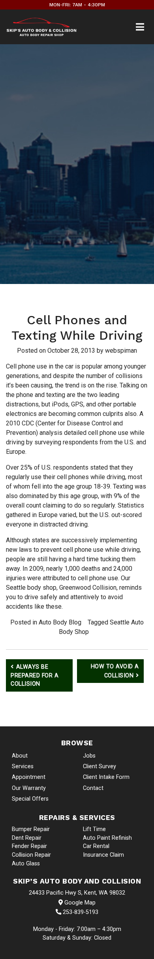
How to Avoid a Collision (115, 671)
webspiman (121, 350)
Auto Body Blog (60, 622)
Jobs (89, 755)
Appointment (28, 777)
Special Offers (30, 798)
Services (23, 766)
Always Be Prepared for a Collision (34, 675)
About (20, 755)
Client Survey (99, 766)
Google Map (79, 902)
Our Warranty (29, 788)
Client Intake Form (106, 777)
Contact (93, 788)
